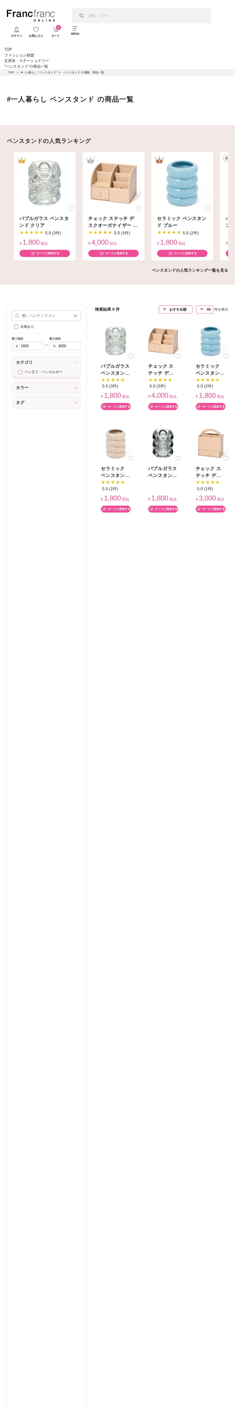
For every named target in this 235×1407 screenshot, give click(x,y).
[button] (75, 315)
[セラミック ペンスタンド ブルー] (182, 182)
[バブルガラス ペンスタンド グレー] (163, 443)
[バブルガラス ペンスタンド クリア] (44, 182)
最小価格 (17, 338)
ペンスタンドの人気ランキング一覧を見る (190, 270)
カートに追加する (47, 253)
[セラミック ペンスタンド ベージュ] (115, 443)
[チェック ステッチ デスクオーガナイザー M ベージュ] (210, 443)
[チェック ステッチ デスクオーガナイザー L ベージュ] (113, 182)
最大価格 (55, 338)
